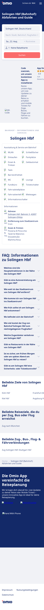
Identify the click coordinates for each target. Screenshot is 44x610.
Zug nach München (11, 426)
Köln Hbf (6, 393)
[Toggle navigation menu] (40, 3)
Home (5, 461)
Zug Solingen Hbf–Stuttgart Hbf (16, 450)
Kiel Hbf (5, 398)
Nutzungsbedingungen (27, 590)
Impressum (7, 590)
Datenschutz (8, 594)
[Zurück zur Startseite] (7, 3)
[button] (13, 41)
